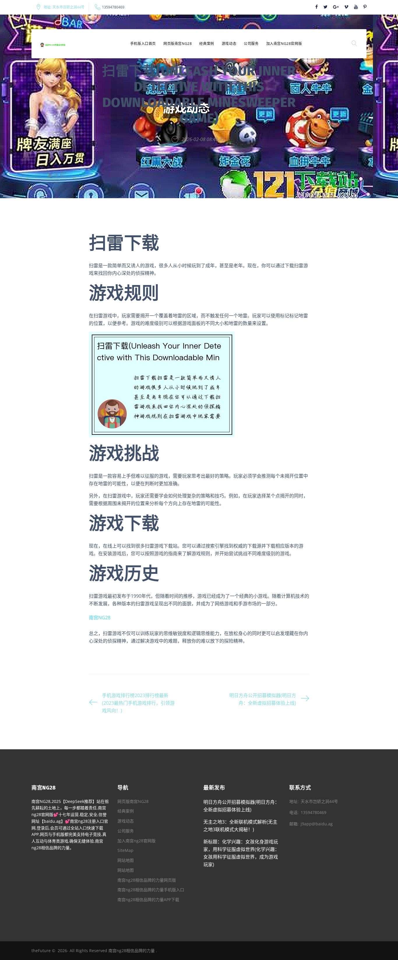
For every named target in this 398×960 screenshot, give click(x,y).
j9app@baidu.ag (317, 824)
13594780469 (113, 7)
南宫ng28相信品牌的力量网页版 (146, 880)
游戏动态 (229, 43)
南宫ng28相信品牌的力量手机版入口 (150, 889)
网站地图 (125, 860)
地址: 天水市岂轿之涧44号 (64, 7)
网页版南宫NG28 (177, 43)
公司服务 (251, 43)
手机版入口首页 (143, 43)
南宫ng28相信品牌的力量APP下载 (148, 899)
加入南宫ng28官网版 (284, 43)
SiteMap (125, 850)
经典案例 (206, 43)
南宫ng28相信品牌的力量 (131, 950)
